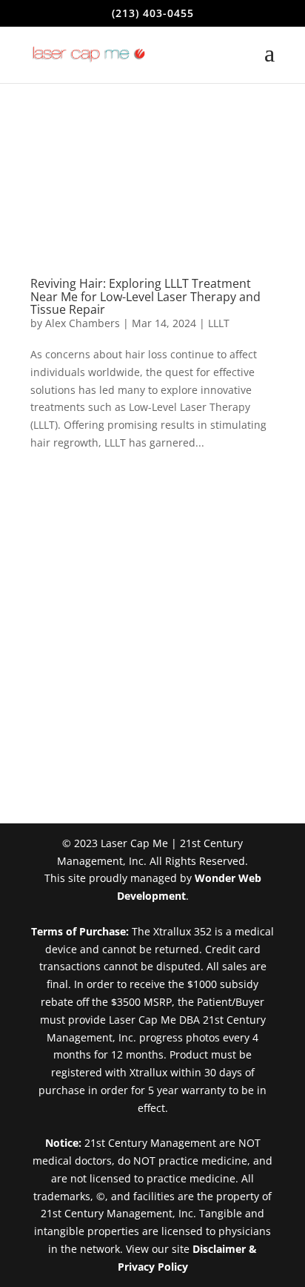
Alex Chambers (82, 323)
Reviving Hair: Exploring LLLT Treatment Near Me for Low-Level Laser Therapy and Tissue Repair (145, 296)
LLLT (218, 323)
